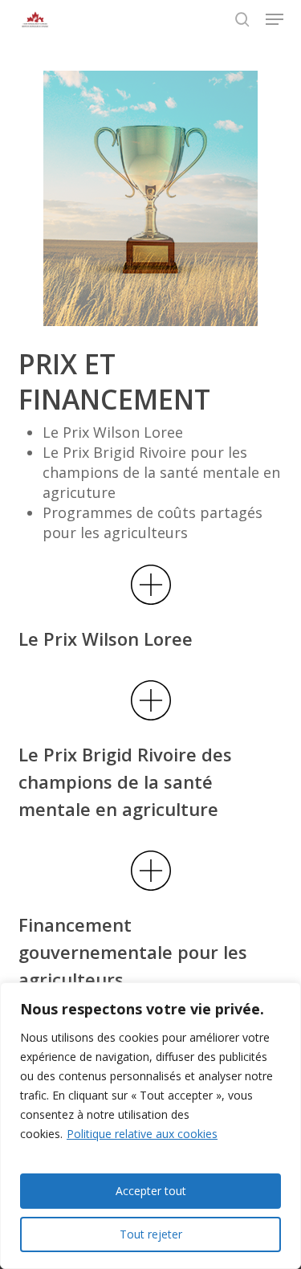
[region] (150, 1125)
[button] (274, 19)
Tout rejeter (151, 1234)
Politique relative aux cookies (142, 1133)
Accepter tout (151, 1190)
